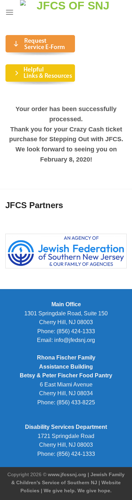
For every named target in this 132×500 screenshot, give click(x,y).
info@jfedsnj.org (74, 340)
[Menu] (9, 12)
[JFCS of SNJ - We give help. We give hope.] (70, 12)
